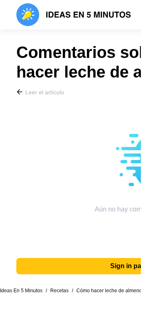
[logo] (73, 14)
